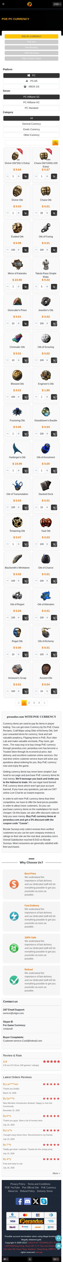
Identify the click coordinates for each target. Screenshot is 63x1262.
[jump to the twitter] (36, 1201)
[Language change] (5, 1259)
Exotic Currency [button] (31, 129)
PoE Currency (48, 1187)
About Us (13, 1191)
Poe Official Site (30, 1187)
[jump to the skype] (44, 1201)
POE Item (31, 42)
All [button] (31, 118)
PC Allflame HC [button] (31, 102)
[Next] (44, 703)
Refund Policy (27, 1191)
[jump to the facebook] (19, 1201)
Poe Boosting (31, 47)
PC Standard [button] (31, 108)
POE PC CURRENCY (31, 36)
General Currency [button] (31, 124)
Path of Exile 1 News (31, 58)
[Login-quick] (30, 1259)
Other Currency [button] (31, 135)
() (57, 1259)
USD (56, 4)
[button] (31, 75)
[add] (18, 176)
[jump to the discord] (27, 1201)
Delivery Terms (45, 1191)
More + (56, 1173)
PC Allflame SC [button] (31, 97)
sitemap (38, 1252)
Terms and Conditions (39, 1184)
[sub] (7, 176)
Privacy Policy (17, 1184)
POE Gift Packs (31, 53)
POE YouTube (12, 1187)
